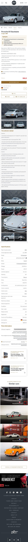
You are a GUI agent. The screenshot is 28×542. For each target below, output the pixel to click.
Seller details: (6, 86)
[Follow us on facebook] (6, 492)
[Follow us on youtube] (17, 492)
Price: (3, 78)
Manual (25, 277)
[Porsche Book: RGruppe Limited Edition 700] (14, 369)
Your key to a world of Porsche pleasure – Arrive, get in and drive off (19, 332)
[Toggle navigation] (2, 3)
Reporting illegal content (14, 508)
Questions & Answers (14, 519)
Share (8, 96)
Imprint (14, 498)
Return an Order (14, 526)
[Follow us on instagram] (10, 492)
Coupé (25, 260)
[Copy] (26, 258)
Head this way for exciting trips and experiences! (19, 344)
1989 (26, 250)
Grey (26, 293)
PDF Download (21, 96)
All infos (23, 341)
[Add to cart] (25, 358)
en (22, 2)
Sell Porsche (14, 510)
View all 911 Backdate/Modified (14, 467)
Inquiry (19, 27)
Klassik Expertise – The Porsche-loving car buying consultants (19, 336)
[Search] (6, 3)
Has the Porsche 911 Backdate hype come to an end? (20, 338)
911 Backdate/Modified (22, 263)
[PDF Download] (18, 540)
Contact (14, 512)
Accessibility (14, 505)
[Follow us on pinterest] (13, 492)
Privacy (14, 503)
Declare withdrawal (14, 524)
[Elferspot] (14, 3)
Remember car (14, 82)
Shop (26, 2)
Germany (25, 320)
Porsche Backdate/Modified (20, 329)
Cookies (14, 522)
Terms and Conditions (14, 501)
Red (26, 290)
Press (14, 517)
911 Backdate (24, 255)
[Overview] (1, 27)
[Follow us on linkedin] (21, 492)
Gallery (5, 27)
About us (14, 515)
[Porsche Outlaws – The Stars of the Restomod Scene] (14, 355)
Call (14, 93)
